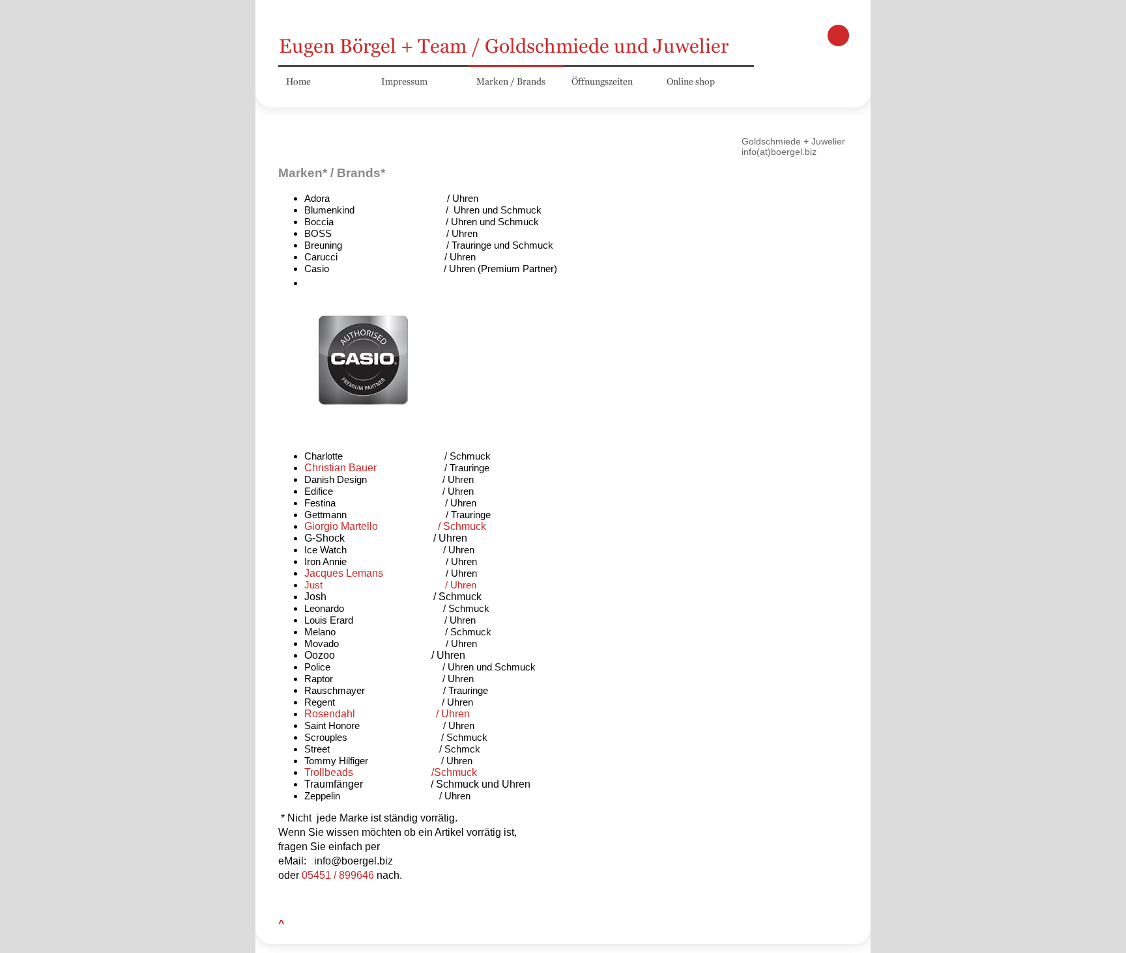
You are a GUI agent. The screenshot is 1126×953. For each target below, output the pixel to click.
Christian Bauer (341, 467)
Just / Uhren (390, 584)
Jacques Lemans (343, 573)
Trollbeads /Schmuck (390, 772)
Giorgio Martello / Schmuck (397, 526)
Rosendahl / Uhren (387, 713)
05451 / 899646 (339, 875)
